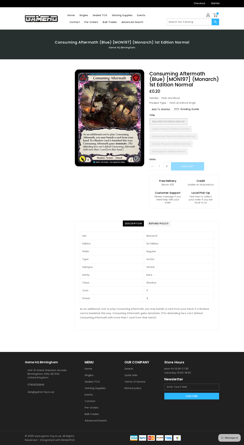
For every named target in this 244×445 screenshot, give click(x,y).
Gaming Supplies (95, 388)
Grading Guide (189, 109)
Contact (90, 401)
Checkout (199, 3)
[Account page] (208, 15)
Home (88, 368)
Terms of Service (135, 381)
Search (128, 368)
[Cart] (215, 15)
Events (89, 394)
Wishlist (215, 3)
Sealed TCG (92, 381)
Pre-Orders (91, 407)
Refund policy (132, 388)
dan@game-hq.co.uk (41, 392)
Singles (89, 375)
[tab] (133, 223)
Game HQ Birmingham (122, 47)
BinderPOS (68, 440)
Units (152, 159)
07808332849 (36, 384)
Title (152, 115)
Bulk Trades (92, 414)
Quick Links (130, 375)
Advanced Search (96, 420)
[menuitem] (71, 15)
